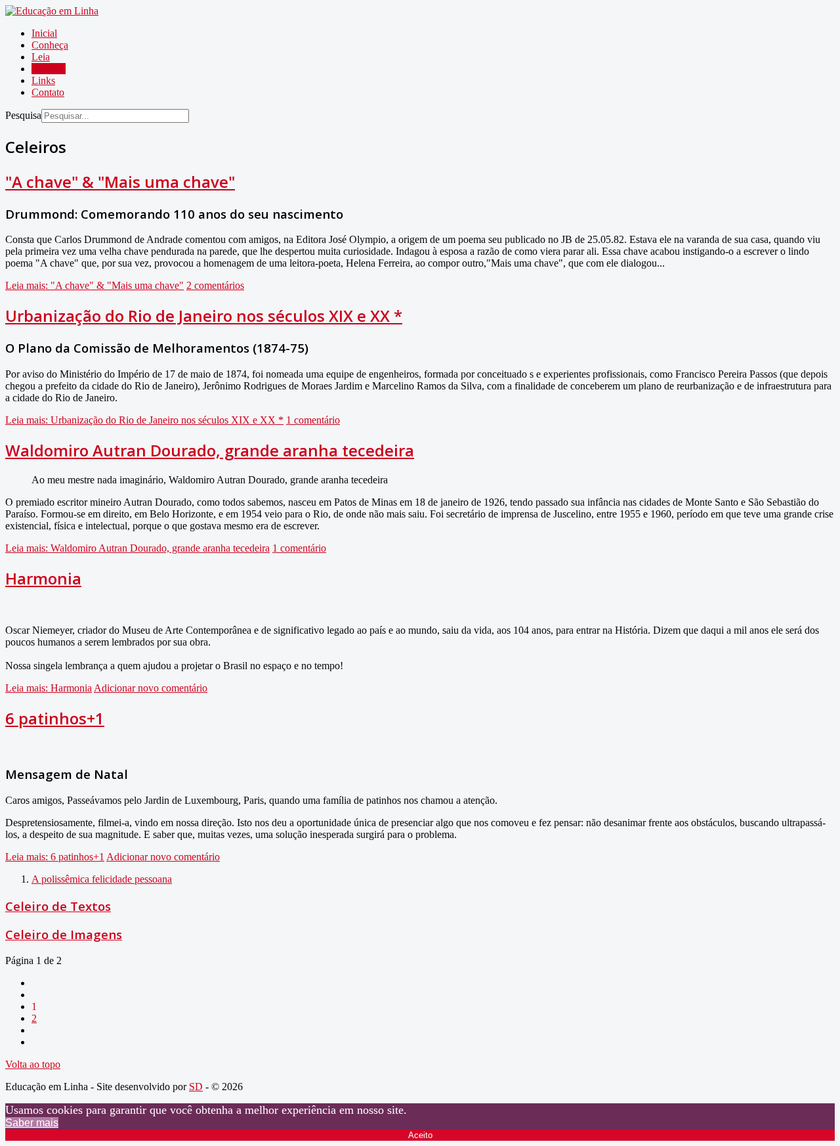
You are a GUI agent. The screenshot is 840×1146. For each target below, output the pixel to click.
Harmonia (43, 578)
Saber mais (31, 1122)
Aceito (420, 1135)
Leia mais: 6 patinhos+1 (54, 856)
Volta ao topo (32, 1064)
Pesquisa (23, 115)
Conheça (50, 45)
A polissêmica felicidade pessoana (102, 879)
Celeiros (49, 68)
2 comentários (215, 285)
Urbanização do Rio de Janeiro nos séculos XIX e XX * (203, 315)
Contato (48, 92)
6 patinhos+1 (54, 718)
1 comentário (313, 420)
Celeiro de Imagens (63, 934)
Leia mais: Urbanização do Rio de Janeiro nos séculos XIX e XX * (144, 420)
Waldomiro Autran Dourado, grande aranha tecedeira (209, 450)
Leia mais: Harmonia (48, 688)
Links (43, 80)
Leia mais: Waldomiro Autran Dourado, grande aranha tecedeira (137, 548)
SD (196, 1086)
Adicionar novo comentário (150, 688)
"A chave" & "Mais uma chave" (120, 181)
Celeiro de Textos (58, 906)
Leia (41, 56)
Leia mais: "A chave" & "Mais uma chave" (94, 285)
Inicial (44, 33)
